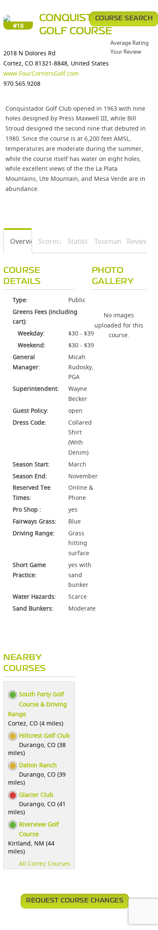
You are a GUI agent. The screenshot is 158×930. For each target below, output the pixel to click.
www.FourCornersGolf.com (41, 73)
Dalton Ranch (38, 765)
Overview (18, 241)
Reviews (133, 241)
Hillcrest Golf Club (44, 735)
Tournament (104, 241)
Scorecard (46, 241)
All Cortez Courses (44, 863)
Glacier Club (36, 795)
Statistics (74, 241)
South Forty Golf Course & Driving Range (37, 704)
